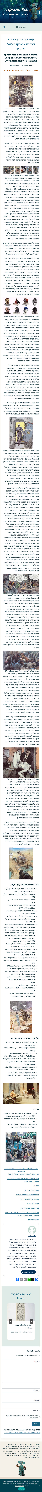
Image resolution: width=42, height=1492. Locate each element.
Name (37, 1391)
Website (36, 1410)
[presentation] (21, 1312)
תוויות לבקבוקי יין (33, 1204)
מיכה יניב (25, 66)
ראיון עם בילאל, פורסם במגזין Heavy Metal (23, 1174)
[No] (39, 1486)
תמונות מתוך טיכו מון (32, 1190)
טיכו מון (36, 1186)
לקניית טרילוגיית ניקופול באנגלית (27, 1195)
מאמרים (35, 70)
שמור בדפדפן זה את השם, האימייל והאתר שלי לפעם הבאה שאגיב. (22, 1417)
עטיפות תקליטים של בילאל (29, 1199)
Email (37, 1400)
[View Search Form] (4, 27)
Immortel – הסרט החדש (30, 1208)
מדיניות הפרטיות (19, 1486)
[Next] (10, 1321)
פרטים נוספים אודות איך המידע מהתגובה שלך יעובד (22, 1433)
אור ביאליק (26, 1332)
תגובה (37, 1362)
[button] (39, 12)
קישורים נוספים (33, 1220)
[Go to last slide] (31, 1321)
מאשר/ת (21, 1489)
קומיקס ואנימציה (11, 70)
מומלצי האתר (24, 70)
